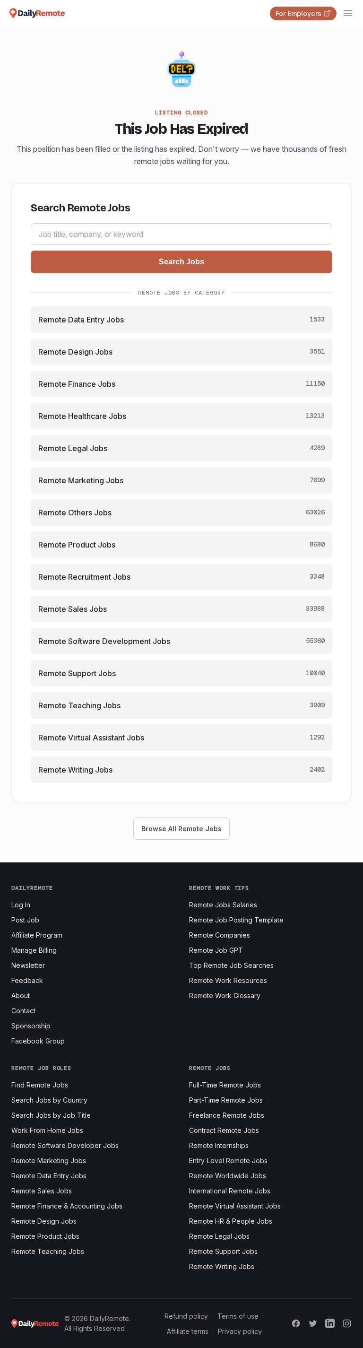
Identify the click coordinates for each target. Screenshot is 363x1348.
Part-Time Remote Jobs (226, 1100)
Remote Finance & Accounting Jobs (66, 1206)
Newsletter (28, 965)
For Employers (298, 13)
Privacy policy (240, 1331)
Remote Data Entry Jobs (48, 1176)
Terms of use (238, 1316)
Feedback (27, 980)
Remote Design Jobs (44, 1221)
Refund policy (186, 1316)
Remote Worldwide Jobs (227, 1176)
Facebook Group (38, 1041)
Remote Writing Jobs (221, 1266)
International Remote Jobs (229, 1191)
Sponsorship (31, 1026)
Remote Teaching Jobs (47, 1251)
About (20, 995)
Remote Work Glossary (224, 995)
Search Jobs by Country (49, 1100)
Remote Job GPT (216, 950)
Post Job (25, 920)
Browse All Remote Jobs (181, 829)
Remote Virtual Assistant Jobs (235, 1206)
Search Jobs (181, 262)
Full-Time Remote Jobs (225, 1085)
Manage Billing (34, 950)
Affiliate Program (36, 935)
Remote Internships (219, 1145)
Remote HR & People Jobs (230, 1221)
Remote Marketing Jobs (48, 1161)
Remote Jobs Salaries (223, 905)
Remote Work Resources (228, 980)
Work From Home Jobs (47, 1130)
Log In (20, 905)
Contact (23, 1011)
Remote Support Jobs (223, 1251)
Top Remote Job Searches (231, 965)
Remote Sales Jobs (41, 1191)
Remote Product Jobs (45, 1236)
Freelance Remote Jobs (226, 1115)
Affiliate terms (187, 1331)
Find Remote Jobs (39, 1085)
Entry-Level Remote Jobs (228, 1161)
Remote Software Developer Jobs (65, 1145)
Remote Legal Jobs (219, 1236)
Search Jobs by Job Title (51, 1115)
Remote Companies (219, 935)
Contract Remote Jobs (224, 1130)
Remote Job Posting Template (236, 920)
